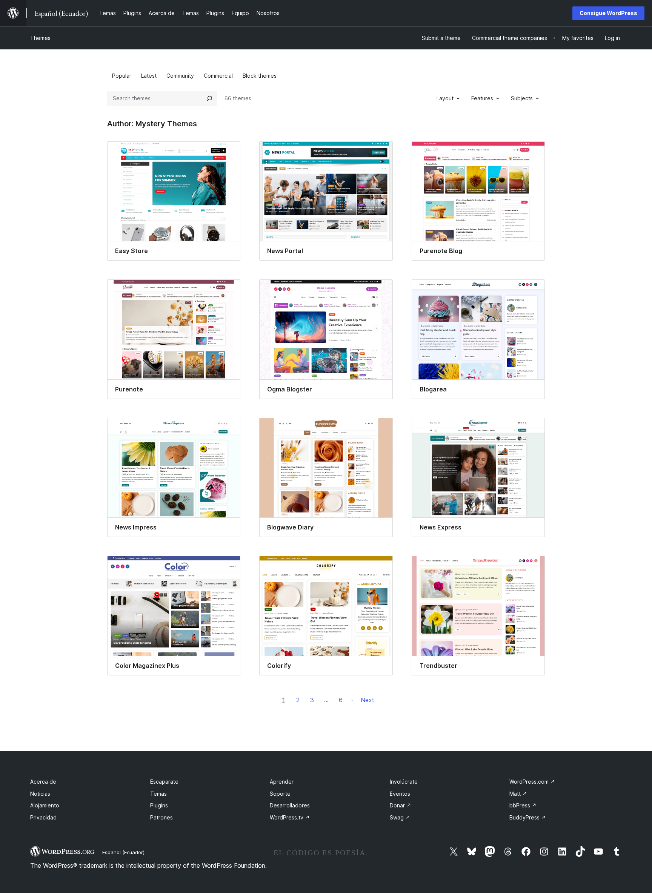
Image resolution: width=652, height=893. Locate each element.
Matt (518, 793)
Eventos (400, 793)
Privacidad (43, 817)
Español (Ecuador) (123, 852)
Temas (158, 793)
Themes (40, 38)
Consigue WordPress (608, 13)
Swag (400, 817)
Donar (400, 805)
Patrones (161, 817)
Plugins (159, 805)
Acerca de (43, 781)
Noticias (40, 793)
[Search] (209, 98)
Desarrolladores (290, 805)
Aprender (282, 781)
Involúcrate (404, 781)
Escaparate (164, 781)
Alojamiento (44, 805)
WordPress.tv (290, 817)
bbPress (523, 805)
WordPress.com (532, 781)
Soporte (280, 793)
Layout (445, 98)
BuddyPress (527, 817)
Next (367, 700)
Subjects (522, 98)
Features (482, 98)
